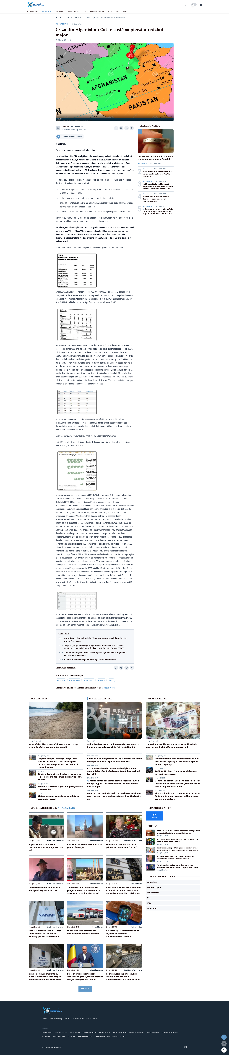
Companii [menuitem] (60, 11)
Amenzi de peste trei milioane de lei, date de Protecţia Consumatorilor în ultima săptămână (122, 935)
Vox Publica (46, 1036)
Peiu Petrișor (76, 126)
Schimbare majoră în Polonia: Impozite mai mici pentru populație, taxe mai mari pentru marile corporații (177, 761)
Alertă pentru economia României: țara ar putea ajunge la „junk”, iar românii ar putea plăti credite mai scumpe (113, 783)
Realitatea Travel (104, 1033)
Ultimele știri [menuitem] (32, 11)
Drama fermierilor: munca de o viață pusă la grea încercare (44, 889)
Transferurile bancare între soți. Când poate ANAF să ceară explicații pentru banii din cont (45, 933)
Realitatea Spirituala (89, 1033)
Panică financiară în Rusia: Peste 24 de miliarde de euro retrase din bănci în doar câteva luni (171, 745)
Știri (68, 17)
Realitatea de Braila (118, 1036)
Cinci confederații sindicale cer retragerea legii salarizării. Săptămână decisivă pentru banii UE (95, 654)
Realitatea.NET (47, 1033)
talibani (101, 680)
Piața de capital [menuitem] (97, 11)
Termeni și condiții (56, 1019)
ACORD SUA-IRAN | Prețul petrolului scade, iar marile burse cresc (176, 772)
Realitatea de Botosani (85, 1036)
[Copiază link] (116, 128)
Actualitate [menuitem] (47, 11)
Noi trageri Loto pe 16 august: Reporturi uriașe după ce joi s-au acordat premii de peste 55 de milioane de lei (158, 187)
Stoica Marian (97, 927)
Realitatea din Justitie (136, 1033)
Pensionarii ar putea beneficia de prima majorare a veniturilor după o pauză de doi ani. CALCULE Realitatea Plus (158, 212)
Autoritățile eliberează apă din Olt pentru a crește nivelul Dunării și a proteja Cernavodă (95, 639)
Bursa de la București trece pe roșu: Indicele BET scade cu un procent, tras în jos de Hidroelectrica (114, 760)
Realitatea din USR (153, 1033)
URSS (111, 680)
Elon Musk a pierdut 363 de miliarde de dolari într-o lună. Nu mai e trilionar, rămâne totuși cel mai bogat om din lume (177, 783)
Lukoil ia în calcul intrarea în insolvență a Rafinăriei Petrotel (83, 932)
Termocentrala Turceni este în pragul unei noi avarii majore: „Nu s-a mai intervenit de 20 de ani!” (84, 890)
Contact (44, 1019)
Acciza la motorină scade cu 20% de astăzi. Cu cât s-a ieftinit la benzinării (158, 173)
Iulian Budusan (136, 884)
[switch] (194, 4)
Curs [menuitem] (125, 11)
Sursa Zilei (71, 1036)
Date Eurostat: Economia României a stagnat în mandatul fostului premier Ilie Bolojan (155, 159)
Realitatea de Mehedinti (170, 1033)
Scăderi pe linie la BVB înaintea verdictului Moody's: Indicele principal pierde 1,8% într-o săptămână (113, 745)
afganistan (89, 680)
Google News (108, 687)
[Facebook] (200, 4)
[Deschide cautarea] (186, 4)
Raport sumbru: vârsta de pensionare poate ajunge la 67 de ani (46, 847)
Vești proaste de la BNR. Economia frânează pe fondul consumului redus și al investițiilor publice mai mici (123, 892)
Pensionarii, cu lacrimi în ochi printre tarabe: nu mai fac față (121, 846)
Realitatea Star (75, 1033)
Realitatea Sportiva (61, 1033)
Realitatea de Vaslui (103, 1036)
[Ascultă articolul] (224, 1037)
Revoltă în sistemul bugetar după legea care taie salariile (90, 659)
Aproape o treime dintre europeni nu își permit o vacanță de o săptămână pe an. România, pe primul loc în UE (113, 771)
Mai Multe (85, 989)
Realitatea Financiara (55, 841)
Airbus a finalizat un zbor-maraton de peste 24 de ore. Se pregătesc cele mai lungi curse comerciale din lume (177, 796)
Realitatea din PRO (59, 1036)
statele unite (74, 680)
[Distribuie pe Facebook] (121, 128)
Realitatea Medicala (120, 1033)
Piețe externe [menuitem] (113, 11)
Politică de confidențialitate (74, 1019)
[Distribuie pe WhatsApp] (126, 128)
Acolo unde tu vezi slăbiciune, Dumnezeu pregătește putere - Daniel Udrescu (157, 198)
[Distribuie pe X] (132, 128)
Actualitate (77, 17)
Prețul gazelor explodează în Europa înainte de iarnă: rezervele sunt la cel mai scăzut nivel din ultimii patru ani (114, 796)
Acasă (60, 17)
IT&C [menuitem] (84, 11)
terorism (61, 680)
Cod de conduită (92, 1019)
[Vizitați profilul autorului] (58, 128)
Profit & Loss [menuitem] (73, 11)
